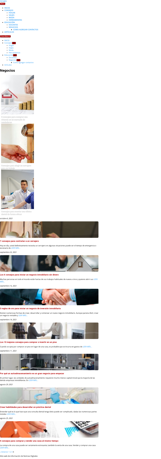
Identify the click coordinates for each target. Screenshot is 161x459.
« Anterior (4, 452)
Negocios (13, 27)
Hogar (12, 13)
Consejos (8, 10)
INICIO (7, 8)
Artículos (9, 32)
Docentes (13, 25)
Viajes (11, 15)
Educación (9, 22)
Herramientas (15, 20)
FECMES (3, 1)
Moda (11, 17)
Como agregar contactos (25, 29)
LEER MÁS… (15, 248)
